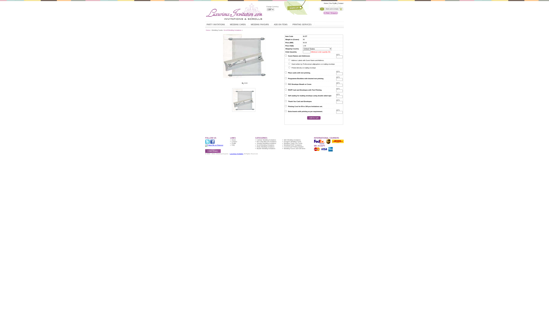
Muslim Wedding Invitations (266, 148)
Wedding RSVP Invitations (293, 145)
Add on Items (281, 24)
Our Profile (333, 3)
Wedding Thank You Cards (293, 143)
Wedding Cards (238, 24)
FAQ (233, 145)
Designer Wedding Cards (292, 141)
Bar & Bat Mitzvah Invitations (267, 141)
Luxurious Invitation (236, 154)
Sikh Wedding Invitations (292, 140)
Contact (340, 3)
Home (326, 3)
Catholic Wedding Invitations (266, 140)
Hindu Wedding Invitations (265, 147)
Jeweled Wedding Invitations (266, 143)
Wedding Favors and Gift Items (294, 148)
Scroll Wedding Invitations (233, 30)
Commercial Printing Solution (294, 147)
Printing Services (302, 24)
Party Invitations (216, 24)
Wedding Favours (260, 24)
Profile (234, 143)
